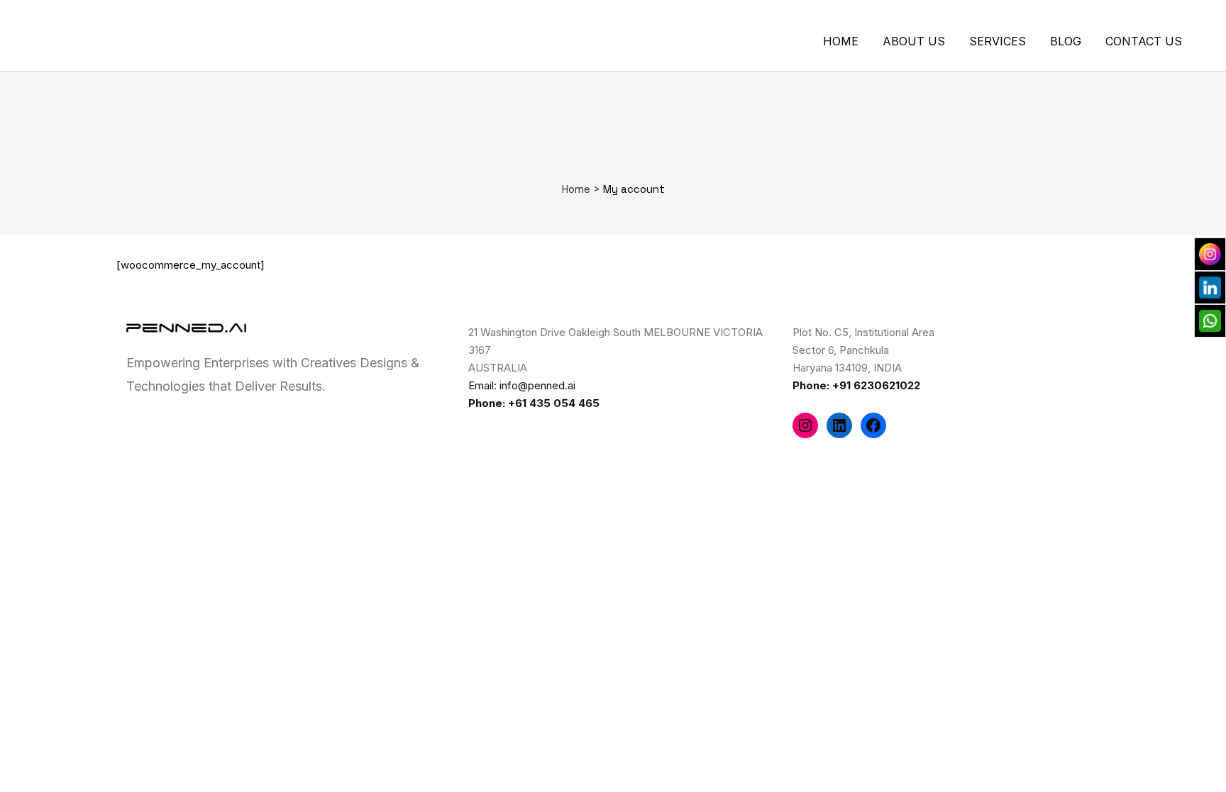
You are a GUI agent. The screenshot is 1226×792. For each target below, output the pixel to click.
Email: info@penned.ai (521, 385)
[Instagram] (805, 425)
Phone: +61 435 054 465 (534, 403)
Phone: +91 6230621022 (856, 385)
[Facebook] (873, 425)
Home (576, 189)
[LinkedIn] (839, 425)
